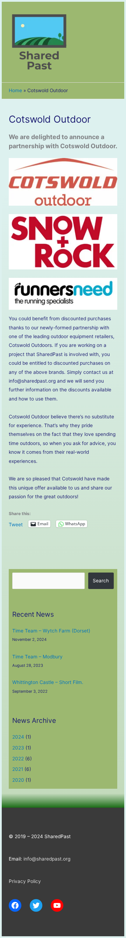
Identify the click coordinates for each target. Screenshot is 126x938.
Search (101, 580)
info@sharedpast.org (46, 859)
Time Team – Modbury (37, 656)
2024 (18, 737)
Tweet (16, 524)
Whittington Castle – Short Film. (47, 682)
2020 (18, 780)
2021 (17, 769)
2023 (18, 748)
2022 (18, 758)
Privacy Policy (25, 881)
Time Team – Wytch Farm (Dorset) (51, 631)
